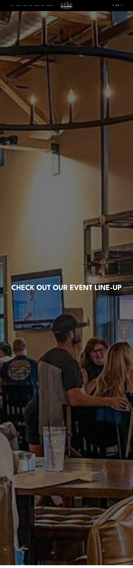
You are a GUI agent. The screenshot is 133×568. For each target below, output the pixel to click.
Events (25, 5)
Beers (12, 5)
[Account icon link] (113, 5)
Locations (18, 5)
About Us (36, 5)
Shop (42, 5)
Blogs (30, 5)
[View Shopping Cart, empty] (117, 5)
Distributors (49, 5)
